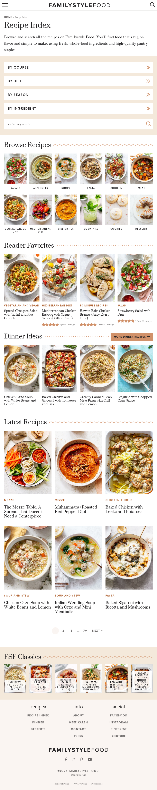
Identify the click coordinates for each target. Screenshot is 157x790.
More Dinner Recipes (130, 336)
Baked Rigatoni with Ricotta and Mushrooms (127, 605)
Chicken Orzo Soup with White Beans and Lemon (27, 605)
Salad (122, 305)
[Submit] (149, 124)
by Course (18, 67)
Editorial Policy (62, 783)
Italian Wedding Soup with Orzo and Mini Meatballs (75, 607)
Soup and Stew (16, 595)
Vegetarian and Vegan (21, 305)
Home (8, 17)
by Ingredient (22, 108)
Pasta (110, 595)
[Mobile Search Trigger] (153, 5)
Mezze (9, 500)
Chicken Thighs (119, 500)
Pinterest (119, 729)
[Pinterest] (81, 759)
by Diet (15, 81)
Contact (78, 729)
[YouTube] (90, 759)
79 (85, 630)
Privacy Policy (80, 783)
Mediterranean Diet (57, 305)
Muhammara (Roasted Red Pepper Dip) (76, 509)
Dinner (38, 722)
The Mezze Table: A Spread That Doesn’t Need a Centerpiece (23, 512)
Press (78, 736)
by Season (18, 94)
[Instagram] (73, 759)
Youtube (119, 736)
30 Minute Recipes (94, 305)
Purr (84, 774)
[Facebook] (66, 759)
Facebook (118, 715)
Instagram (119, 722)
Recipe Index (38, 715)
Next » (97, 630)
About (78, 715)
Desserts (38, 729)
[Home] (78, 750)
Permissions (96, 783)
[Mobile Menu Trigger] (5, 5)
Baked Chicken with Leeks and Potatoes (124, 509)
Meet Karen (78, 722)
